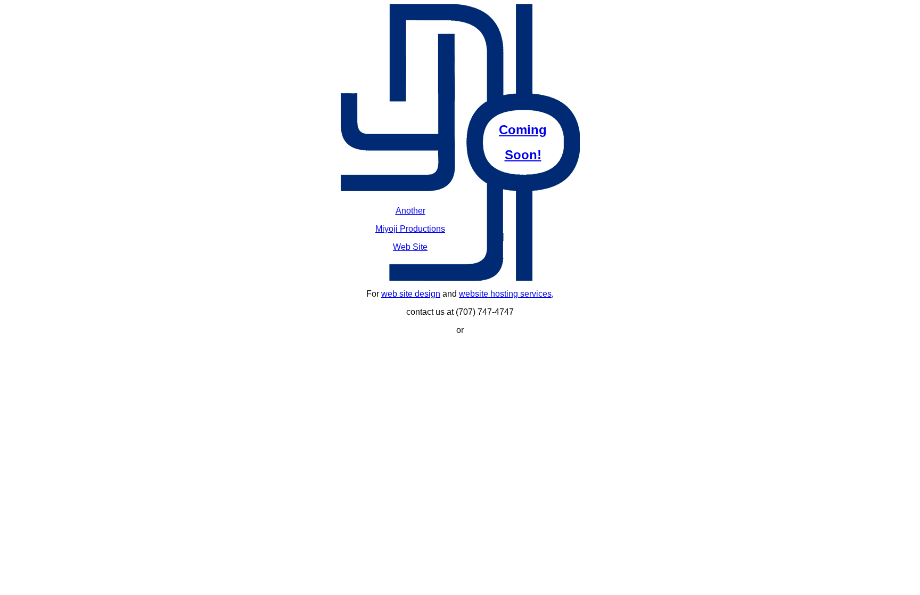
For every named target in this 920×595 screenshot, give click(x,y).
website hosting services (505, 293)
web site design (410, 293)
